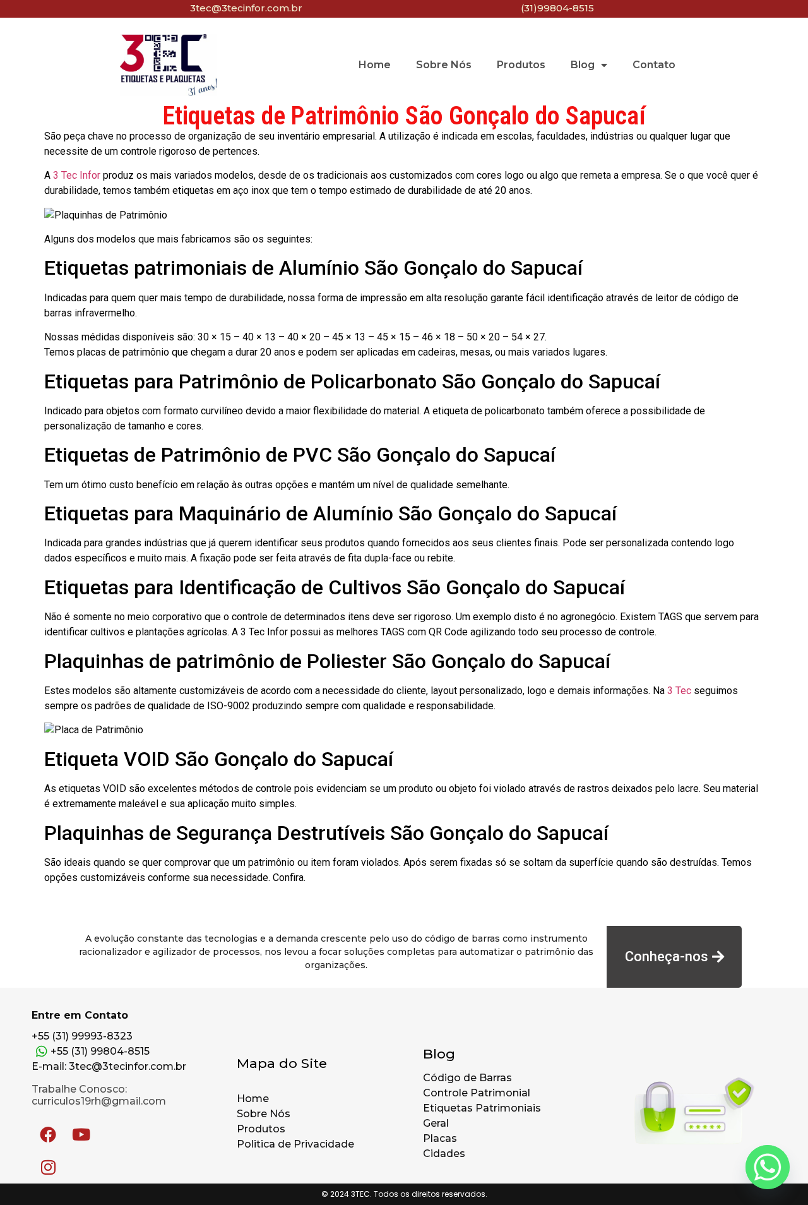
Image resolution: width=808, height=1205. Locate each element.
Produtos (521, 65)
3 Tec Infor (76, 175)
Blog (583, 65)
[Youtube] (80, 1134)
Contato (654, 65)
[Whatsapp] (768, 1167)
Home (375, 65)
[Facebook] (48, 1134)
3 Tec (679, 691)
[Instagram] (48, 1167)
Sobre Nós (444, 65)
